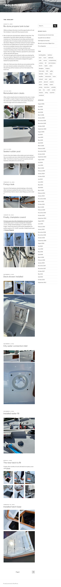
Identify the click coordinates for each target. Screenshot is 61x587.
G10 (47, 71)
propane (52, 81)
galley (51, 71)
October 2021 (41, 204)
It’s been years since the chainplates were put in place (18, 221)
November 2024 (42, 151)
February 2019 (41, 226)
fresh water (41, 71)
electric (40, 65)
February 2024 (41, 170)
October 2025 (41, 126)
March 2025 (41, 145)
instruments (48, 76)
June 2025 (40, 137)
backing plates (42, 55)
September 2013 (42, 282)
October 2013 (41, 279)
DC (45, 63)
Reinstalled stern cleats (13, 93)
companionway (52, 60)
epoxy (50, 65)
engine (46, 65)
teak (40, 90)
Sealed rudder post (12, 151)
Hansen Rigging (9, 230)
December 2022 (42, 198)
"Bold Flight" (15, 5)
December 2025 (42, 120)
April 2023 (40, 187)
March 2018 (41, 257)
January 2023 (41, 195)
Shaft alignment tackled (43, 40)
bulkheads (50, 57)
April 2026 (40, 112)
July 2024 (40, 162)
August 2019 (41, 221)
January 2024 (41, 173)
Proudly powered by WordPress (10, 583)
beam (40, 57)
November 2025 (42, 123)
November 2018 (42, 235)
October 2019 (41, 215)
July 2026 (40, 106)
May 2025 (40, 140)
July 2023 (40, 179)
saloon (40, 84)
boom (45, 57)
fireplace (47, 68)
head (51, 73)
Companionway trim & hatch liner (46, 35)
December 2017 (42, 265)
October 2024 (41, 154)
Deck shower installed (13, 276)
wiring (46, 92)
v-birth (48, 90)
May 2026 (40, 109)
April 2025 (40, 143)
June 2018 (40, 249)
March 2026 (41, 115)
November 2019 (42, 212)
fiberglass (41, 68)
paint (50, 79)
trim (44, 90)
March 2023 (41, 190)
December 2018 (42, 232)
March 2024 (41, 168)
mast (46, 79)
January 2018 (41, 263)
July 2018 (40, 246)
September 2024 (42, 156)
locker (54, 76)
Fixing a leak (8, 184)
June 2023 (40, 182)
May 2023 (40, 184)
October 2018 (41, 237)
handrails (41, 73)
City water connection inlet (15, 346)
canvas (8, 468)
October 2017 (41, 271)
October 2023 (41, 176)
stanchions (46, 87)
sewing (40, 87)
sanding (46, 84)
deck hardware (52, 63)
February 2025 (41, 148)
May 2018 (40, 251)
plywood (46, 81)
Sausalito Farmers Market (44, 37)
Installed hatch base (12, 507)
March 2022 (41, 201)
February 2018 (41, 260)
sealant (51, 84)
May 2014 (40, 274)
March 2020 (41, 207)
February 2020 (41, 209)
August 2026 (41, 103)
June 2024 (40, 165)
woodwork (41, 95)
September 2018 (42, 240)
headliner (41, 76)
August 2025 (41, 131)
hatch (46, 73)
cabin (40, 60)
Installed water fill (11, 413)
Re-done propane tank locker (16, 26)
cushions (41, 63)
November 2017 (42, 268)
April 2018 (40, 254)
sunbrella (53, 87)
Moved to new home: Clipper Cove (46, 43)
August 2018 (41, 243)
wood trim (52, 92)
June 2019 (40, 223)
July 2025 (40, 134)
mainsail (41, 79)
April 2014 (40, 276)
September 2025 (42, 129)
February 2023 (41, 193)
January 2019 (41, 229)
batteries (50, 55)
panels (40, 81)
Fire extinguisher (42, 46)
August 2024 (41, 159)
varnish (53, 90)
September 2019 (42, 218)
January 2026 (41, 117)
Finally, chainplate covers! (14, 217)
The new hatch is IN (12, 462)
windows (41, 92)
